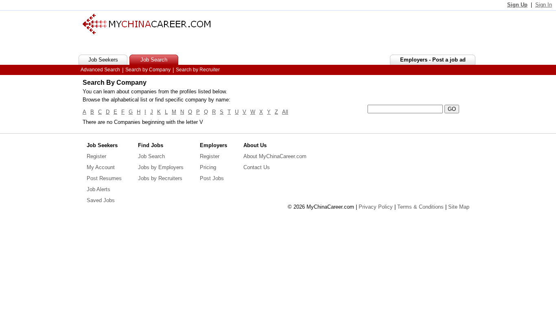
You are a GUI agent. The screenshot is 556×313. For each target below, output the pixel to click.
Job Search (151, 156)
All (285, 112)
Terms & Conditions (420, 207)
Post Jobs (212, 178)
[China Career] (146, 32)
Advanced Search (100, 70)
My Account (101, 167)
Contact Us (256, 167)
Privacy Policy (376, 207)
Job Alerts (98, 189)
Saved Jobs (101, 200)
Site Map (458, 207)
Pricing (208, 167)
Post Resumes (104, 178)
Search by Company (148, 70)
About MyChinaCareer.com (274, 156)
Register (96, 156)
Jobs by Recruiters (160, 178)
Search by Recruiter (198, 70)
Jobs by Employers (161, 167)
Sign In (543, 5)
